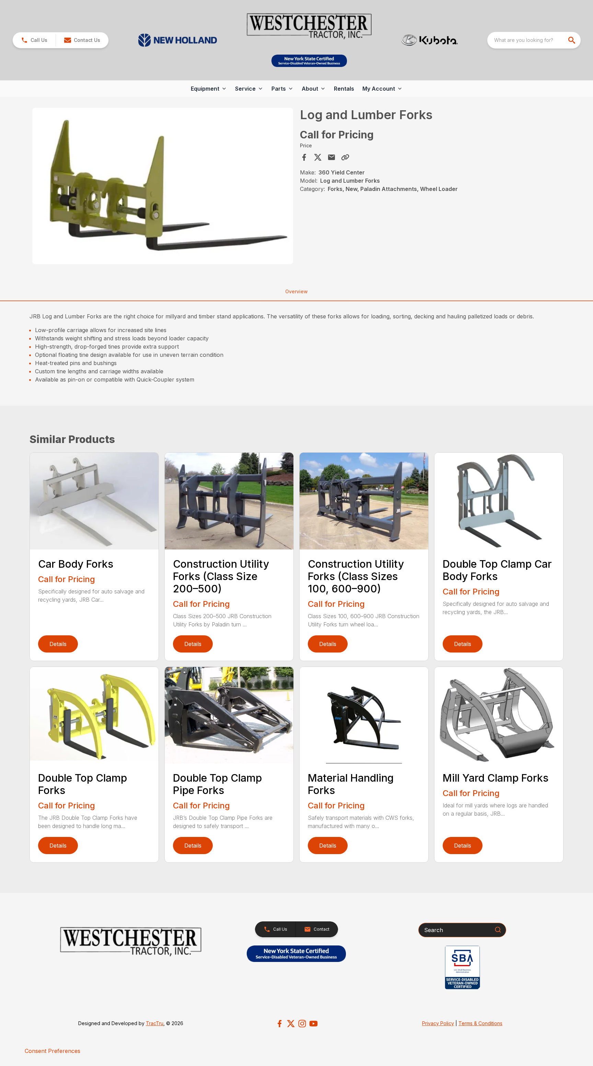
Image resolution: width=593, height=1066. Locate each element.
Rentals (344, 88)
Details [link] (58, 643)
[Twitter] (291, 1023)
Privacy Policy (438, 1023)
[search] (572, 40)
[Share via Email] (331, 157)
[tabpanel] (162, 187)
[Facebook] (279, 1023)
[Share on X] (318, 157)
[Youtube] (313, 1023)
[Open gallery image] (162, 186)
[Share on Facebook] (304, 157)
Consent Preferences (52, 1050)
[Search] (498, 929)
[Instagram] (302, 1023)
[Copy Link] (345, 157)
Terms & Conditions (480, 1023)
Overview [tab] (296, 291)
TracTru (154, 1023)
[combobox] (534, 40)
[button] (34, 40)
